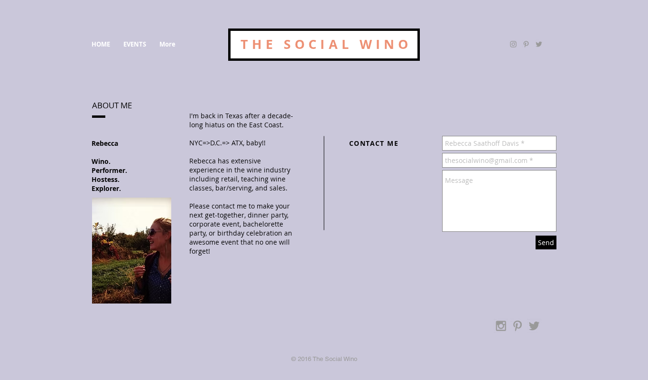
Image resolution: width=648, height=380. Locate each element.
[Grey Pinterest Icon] (526, 44)
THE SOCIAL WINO (326, 44)
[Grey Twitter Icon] (539, 44)
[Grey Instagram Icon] (513, 44)
